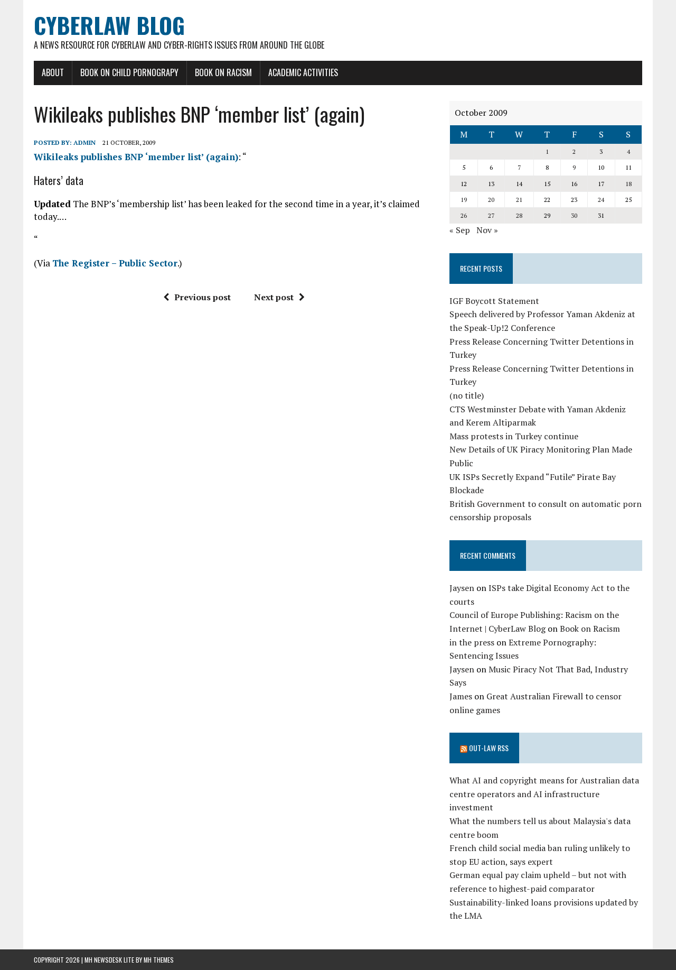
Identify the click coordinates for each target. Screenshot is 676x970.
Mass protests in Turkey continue (513, 436)
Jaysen (461, 588)
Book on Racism (223, 72)
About (53, 72)
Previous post (202, 297)
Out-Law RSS (489, 747)
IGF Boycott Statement (494, 301)
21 (519, 200)
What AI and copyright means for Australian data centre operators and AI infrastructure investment (544, 793)
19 (464, 200)
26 (464, 215)
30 (574, 215)
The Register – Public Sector (114, 263)
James (460, 696)
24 (601, 200)
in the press (471, 642)
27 (491, 215)
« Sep (459, 230)
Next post (274, 297)
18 (628, 184)
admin (84, 142)
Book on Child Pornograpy (129, 72)
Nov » (487, 230)
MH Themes (159, 959)
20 (491, 200)
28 (519, 215)
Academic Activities (303, 72)
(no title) (466, 395)
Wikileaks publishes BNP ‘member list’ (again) (136, 157)
